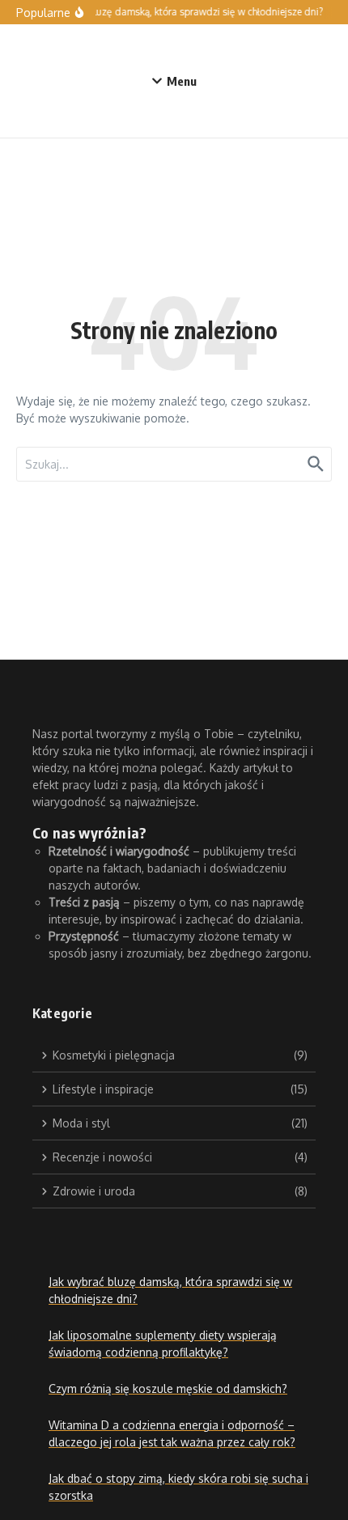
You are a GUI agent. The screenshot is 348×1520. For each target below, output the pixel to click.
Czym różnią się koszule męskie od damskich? (168, 1388)
